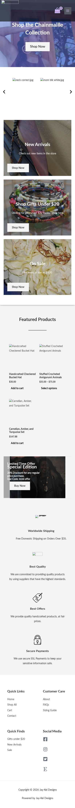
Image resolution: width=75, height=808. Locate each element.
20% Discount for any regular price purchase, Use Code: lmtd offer (23, 476)
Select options (49, 388)
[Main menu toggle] (67, 10)
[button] (4, 91)
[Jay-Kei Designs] (10, 10)
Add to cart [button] (17, 388)
